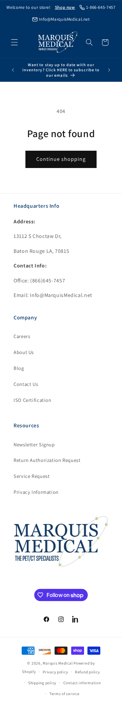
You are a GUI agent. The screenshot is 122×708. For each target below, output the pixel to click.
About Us (24, 352)
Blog (19, 368)
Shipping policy (42, 682)
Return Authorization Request (47, 460)
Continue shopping (61, 159)
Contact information (82, 682)
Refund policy (87, 671)
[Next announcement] (109, 69)
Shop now (65, 7)
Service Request (31, 476)
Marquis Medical (58, 663)
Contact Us (26, 384)
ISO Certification (33, 400)
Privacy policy (55, 671)
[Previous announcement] (12, 69)
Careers (22, 336)
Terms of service (64, 693)
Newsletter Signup (34, 444)
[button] (14, 42)
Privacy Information (36, 492)
